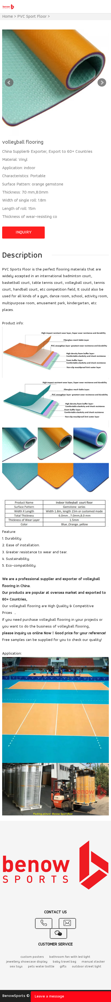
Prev (9, 82)
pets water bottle (41, 966)
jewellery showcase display (26, 961)
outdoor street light (86, 966)
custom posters (32, 957)
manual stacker (93, 961)
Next (102, 82)
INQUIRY (24, 232)
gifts (63, 966)
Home (7, 16)
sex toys (16, 966)
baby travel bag (64, 961)
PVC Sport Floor (32, 16)
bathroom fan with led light (69, 957)
